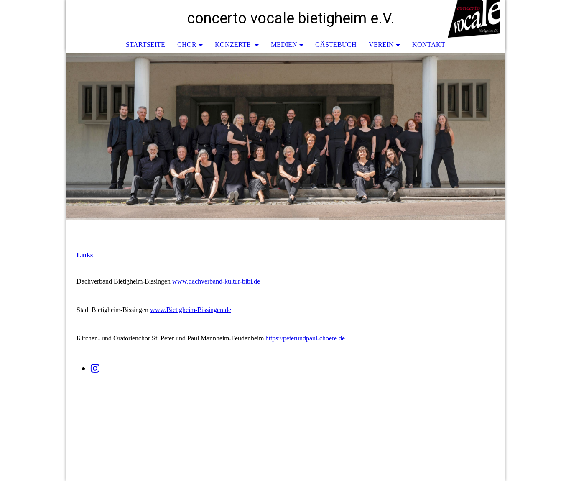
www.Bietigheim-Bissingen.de (190, 309)
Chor (186, 44)
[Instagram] (95, 368)
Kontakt (428, 44)
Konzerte (233, 44)
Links (84, 254)
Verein (381, 44)
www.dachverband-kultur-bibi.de (216, 281)
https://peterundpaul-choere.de (305, 338)
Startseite (145, 44)
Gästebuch (336, 44)
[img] (473, 19)
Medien (284, 44)
